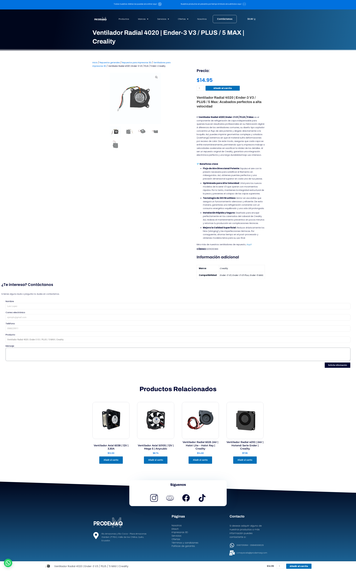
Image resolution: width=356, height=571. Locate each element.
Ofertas (182, 19)
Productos (124, 19)
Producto (10, 334)
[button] (156, 77)
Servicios (161, 19)
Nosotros (202, 19)
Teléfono (10, 323)
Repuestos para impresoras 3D (136, 62)
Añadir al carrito (222, 88)
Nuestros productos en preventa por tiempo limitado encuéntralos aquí (212, 4)
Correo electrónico (15, 312)
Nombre (10, 301)
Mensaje (10, 345)
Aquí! (249, 244)
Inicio (94, 62)
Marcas (142, 19)
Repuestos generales (110, 62)
